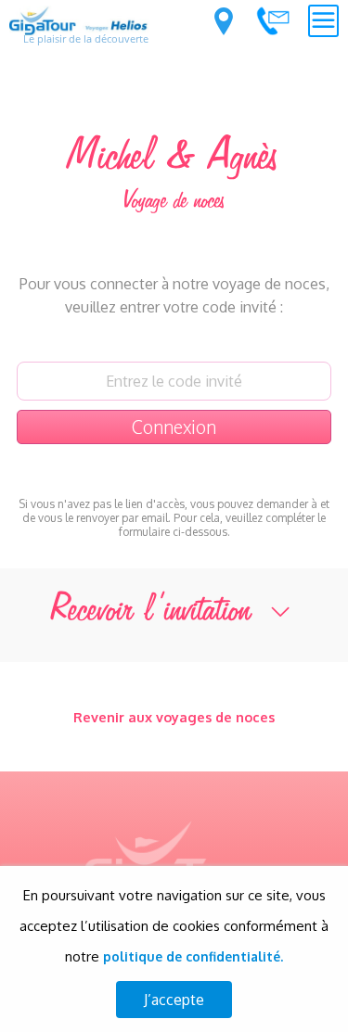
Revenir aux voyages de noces (174, 716)
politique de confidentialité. (193, 956)
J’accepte (174, 999)
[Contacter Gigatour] (273, 20)
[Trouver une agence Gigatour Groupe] (224, 21)
